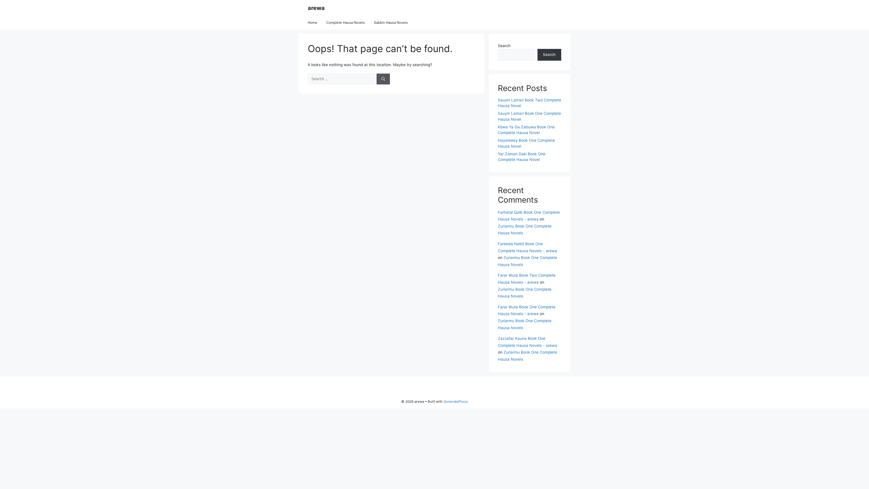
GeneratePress (456, 401)
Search (504, 45)
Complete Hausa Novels (345, 22)
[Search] (383, 79)
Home (312, 22)
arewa (316, 8)
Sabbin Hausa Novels (391, 22)
